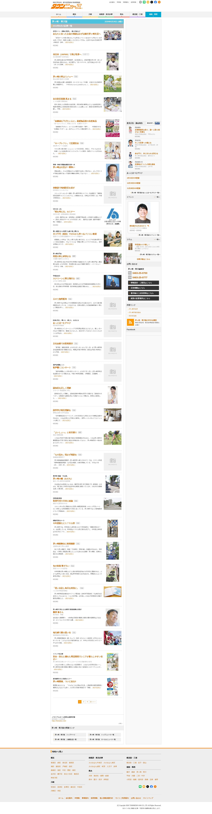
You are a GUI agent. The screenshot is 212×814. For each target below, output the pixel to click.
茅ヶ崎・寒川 (141, 772)
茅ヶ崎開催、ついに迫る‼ (64, 681)
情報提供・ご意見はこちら (141, 283)
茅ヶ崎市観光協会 (135, 312)
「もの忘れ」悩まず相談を (65, 455)
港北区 (64, 763)
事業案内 (126, 2)
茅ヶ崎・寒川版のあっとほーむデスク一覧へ (146, 192)
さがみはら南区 (109, 763)
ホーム (58, 14)
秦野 (156, 779)
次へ (91, 702)
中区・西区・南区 (69, 770)
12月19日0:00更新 (133, 183)
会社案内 (112, 2)
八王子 (109, 766)
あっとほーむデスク (62, 323)
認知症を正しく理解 (62, 388)
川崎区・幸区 (56, 791)
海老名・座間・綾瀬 (101, 776)
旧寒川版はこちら (143, 259)
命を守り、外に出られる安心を (146, 153)
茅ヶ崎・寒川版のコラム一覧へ (150, 254)
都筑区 (71, 763)
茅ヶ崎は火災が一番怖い (64, 167)
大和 (90, 776)
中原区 (79, 787)
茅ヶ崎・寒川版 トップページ (65, 734)
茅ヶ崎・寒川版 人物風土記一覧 (66, 739)
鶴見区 (76, 774)
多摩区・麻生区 (70, 787)
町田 (103, 766)
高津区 (59, 787)
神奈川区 (54, 778)
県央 (121, 14)
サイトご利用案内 (122, 798)
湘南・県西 (153, 14)
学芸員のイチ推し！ (142, 244)
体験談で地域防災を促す (64, 188)
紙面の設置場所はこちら (140, 298)
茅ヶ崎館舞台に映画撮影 (64, 544)
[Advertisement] (143, 76)
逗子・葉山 (142, 763)
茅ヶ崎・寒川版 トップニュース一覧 (102, 734)
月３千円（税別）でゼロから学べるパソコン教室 (75, 234)
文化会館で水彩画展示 (63, 343)
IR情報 (119, 2)
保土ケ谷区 (68, 774)
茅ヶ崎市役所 (133, 309)
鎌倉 (133, 772)
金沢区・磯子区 (56, 774)
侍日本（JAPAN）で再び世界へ (67, 54)
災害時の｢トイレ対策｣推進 (145, 164)
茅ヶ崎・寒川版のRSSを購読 (146, 320)
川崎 (90, 14)
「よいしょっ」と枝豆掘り (65, 432)
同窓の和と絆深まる (62, 256)
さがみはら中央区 (95, 763)
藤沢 (128, 772)
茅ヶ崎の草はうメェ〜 (63, 77)
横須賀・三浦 (137, 14)
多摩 (115, 766)
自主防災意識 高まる (62, 99)
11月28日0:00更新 (133, 188)
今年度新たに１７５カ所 (64, 523)
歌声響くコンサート (62, 367)
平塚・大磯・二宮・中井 (136, 776)
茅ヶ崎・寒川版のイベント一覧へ (149, 235)
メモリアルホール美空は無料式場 (63, 717)
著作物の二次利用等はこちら (142, 293)
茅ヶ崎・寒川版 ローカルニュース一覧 (103, 739)
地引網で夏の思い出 (62, 632)
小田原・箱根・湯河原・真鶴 (137, 779)
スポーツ (86, 54)
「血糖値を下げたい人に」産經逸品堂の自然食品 (75, 121)
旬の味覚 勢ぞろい (61, 566)
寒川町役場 (132, 316)
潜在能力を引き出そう (138, 226)
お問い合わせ (136, 798)
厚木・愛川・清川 (95, 779)
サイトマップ (148, 798)
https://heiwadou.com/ (59, 721)
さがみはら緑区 (94, 766)
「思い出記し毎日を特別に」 (66, 588)
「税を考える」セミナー (64, 212)
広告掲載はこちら (138, 288)
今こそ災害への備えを (143, 143)
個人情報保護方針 (106, 798)
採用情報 (133, 2)
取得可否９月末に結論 (63, 501)
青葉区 (53, 763)
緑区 (59, 763)
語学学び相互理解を (62, 410)
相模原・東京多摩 (106, 14)
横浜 (74, 14)
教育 (74, 256)
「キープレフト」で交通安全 (66, 143)
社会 (76, 76)
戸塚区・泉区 (67, 766)
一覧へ (158, 197)
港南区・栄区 (56, 770)
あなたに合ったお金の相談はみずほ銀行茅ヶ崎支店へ (77, 34)
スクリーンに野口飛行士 (64, 278)
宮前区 (53, 787)
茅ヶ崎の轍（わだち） (63, 479)
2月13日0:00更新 (133, 178)
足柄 (151, 779)
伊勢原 (106, 779)
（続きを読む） (69, 42)
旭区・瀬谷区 (56, 766)
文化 (76, 343)
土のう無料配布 (60, 299)
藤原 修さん (58, 612)
